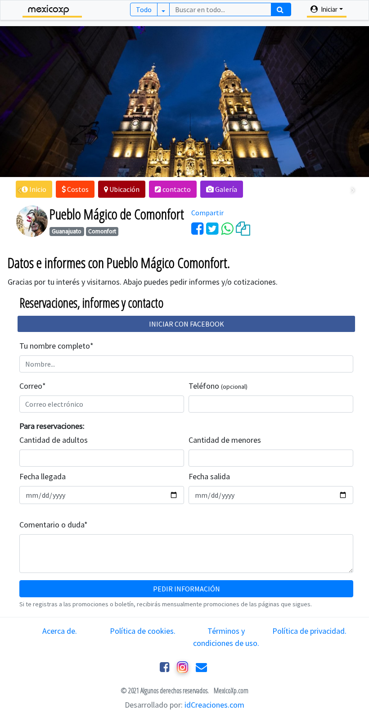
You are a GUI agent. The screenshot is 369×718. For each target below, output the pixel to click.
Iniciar (329, 9)
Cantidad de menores (225, 440)
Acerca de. (59, 631)
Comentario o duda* (53, 524)
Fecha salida (209, 476)
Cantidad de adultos (53, 440)
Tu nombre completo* (56, 346)
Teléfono (218, 386)
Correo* (32, 386)
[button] (34, 189)
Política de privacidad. (309, 631)
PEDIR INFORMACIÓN (186, 588)
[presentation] (19, 190)
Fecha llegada (42, 476)
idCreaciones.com (214, 705)
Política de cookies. (143, 631)
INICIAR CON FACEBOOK (186, 323)
